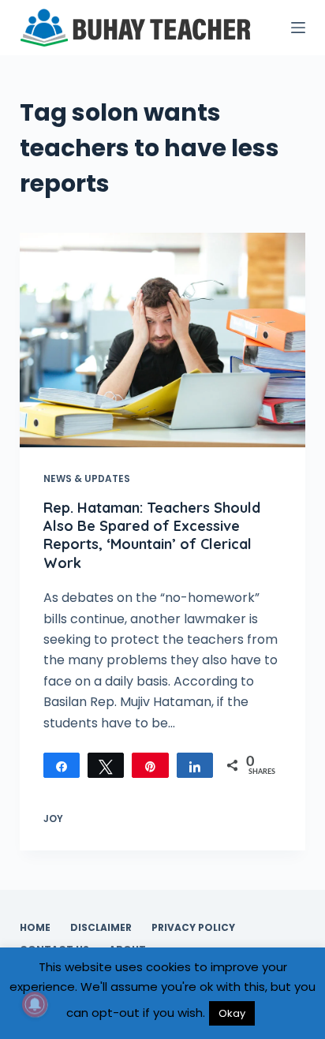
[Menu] (298, 28)
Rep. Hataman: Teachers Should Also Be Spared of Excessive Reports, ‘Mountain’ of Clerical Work (151, 535)
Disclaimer (101, 927)
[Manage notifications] (34, 1004)
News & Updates (86, 478)
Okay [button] (232, 1013)
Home (35, 927)
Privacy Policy (193, 927)
